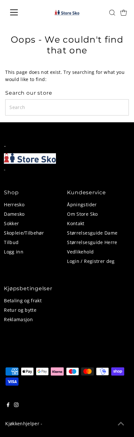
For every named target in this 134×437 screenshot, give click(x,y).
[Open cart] (123, 12)
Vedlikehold (80, 252)
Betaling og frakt (23, 300)
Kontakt (75, 223)
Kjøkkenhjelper (22, 423)
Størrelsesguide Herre (92, 242)
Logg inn (13, 252)
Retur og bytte (20, 310)
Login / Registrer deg (90, 261)
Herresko (14, 204)
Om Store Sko (82, 214)
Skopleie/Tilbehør (24, 233)
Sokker (11, 223)
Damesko (14, 214)
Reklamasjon (18, 319)
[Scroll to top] (120, 423)
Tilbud (11, 242)
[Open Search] (112, 12)
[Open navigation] (20, 12)
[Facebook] (8, 405)
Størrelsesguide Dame (92, 233)
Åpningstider (82, 204)
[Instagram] (16, 405)
